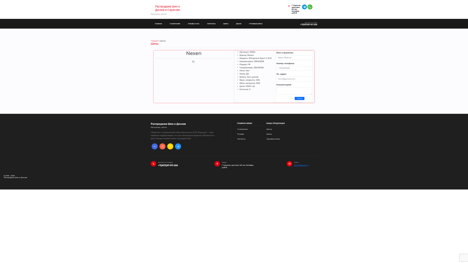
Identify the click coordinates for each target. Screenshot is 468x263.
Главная (154, 41)
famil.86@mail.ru (301, 165)
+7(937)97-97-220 (308, 24)
